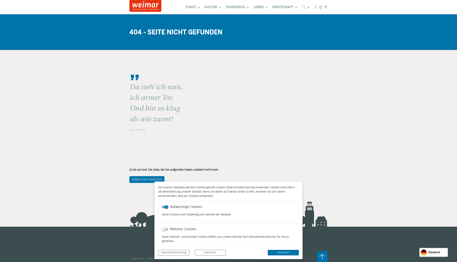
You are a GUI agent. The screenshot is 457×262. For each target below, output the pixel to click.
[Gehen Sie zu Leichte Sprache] (321, 7)
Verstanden (283, 252)
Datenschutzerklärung (173, 252)
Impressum (210, 252)
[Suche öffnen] (306, 7)
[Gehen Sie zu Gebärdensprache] (316, 7)
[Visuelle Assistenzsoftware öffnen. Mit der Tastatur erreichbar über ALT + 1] (326, 7)
